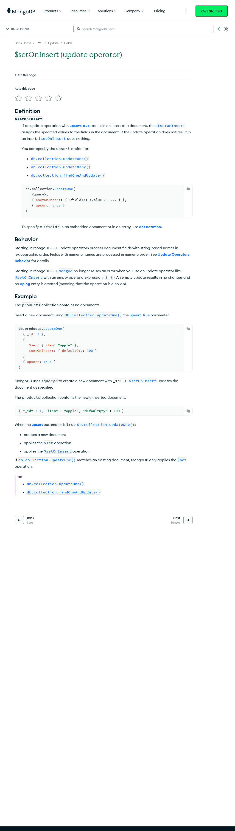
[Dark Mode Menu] (226, 29)
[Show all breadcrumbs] (39, 43)
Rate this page (25, 88)
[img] (18, 98)
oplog (25, 283)
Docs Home (23, 43)
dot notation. (150, 226)
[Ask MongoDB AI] (218, 29)
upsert (37, 424)
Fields (68, 43)
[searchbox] (143, 29)
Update (53, 43)
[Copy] (188, 189)
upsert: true (80, 125)
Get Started (211, 11)
